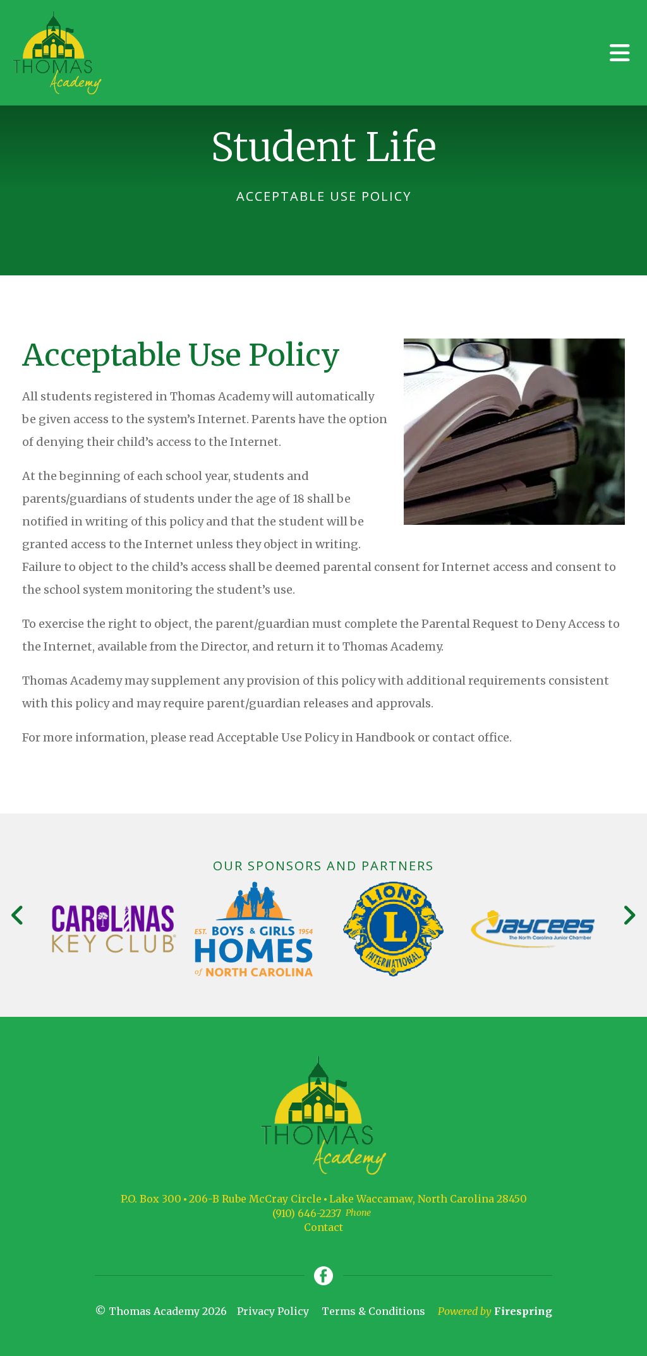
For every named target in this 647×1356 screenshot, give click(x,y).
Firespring (523, 1311)
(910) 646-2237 (306, 1213)
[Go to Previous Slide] (18, 915)
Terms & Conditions (373, 1311)
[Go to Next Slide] (629, 915)
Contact (323, 1227)
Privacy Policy (273, 1311)
